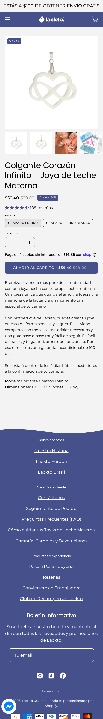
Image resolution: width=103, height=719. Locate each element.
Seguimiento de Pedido (51, 508)
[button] (96, 679)
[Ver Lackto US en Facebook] (63, 675)
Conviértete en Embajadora (51, 587)
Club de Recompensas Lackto (51, 598)
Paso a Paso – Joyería (51, 566)
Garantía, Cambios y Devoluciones (52, 540)
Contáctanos (51, 497)
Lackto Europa (51, 461)
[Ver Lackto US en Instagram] (40, 675)
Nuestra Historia (51, 450)
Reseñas (51, 577)
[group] (51, 6)
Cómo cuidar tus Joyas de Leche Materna (51, 529)
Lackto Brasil (51, 472)
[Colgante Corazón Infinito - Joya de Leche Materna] (16, 143)
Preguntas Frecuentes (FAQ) (52, 519)
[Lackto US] (51, 19)
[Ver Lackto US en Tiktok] (51, 675)
